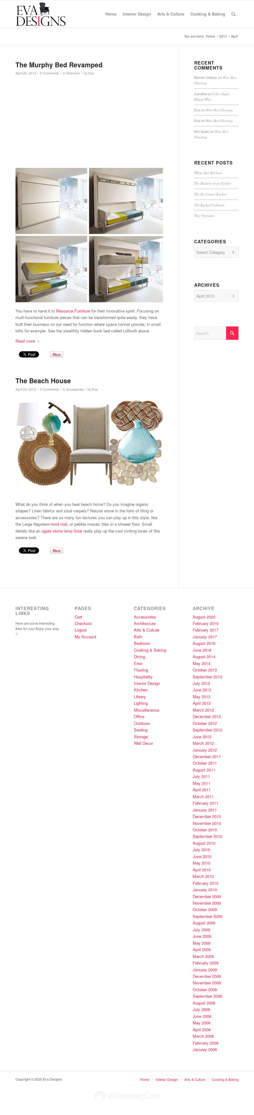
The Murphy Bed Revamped (59, 64)
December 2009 (207, 896)
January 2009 (205, 970)
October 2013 (205, 670)
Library (140, 696)
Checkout (83, 623)
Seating (140, 730)
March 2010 (203, 876)
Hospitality (143, 677)
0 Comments (49, 73)
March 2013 (203, 710)
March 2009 (203, 956)
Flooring (141, 670)
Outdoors (142, 723)
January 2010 (205, 889)
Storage (141, 737)
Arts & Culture (146, 630)
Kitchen (140, 690)
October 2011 (205, 763)
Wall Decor (143, 743)
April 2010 (202, 870)
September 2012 (207, 730)
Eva (91, 73)
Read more (25, 341)
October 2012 (205, 723)
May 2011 (201, 783)
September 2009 (207, 916)
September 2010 (207, 836)
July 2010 (201, 849)
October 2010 (205, 830)
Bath (138, 637)
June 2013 (202, 690)
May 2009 (201, 943)
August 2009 (204, 923)
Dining (139, 656)
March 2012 (203, 743)
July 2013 (201, 683)
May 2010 (201, 863)
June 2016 (202, 650)
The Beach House (43, 380)
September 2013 (207, 677)
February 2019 (205, 623)
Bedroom (73, 73)
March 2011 (203, 796)
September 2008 (207, 996)
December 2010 (207, 816)
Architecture (144, 623)
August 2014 (204, 656)
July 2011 (201, 776)
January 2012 (205, 750)
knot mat (58, 524)
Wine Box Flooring (219, 110)
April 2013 (202, 703)
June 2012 (202, 737)
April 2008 (202, 1029)
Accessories (75, 389)
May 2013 (201, 696)
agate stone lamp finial (62, 531)
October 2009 (205, 909)
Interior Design (147, 683)
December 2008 (207, 976)
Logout (81, 630)
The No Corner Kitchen (210, 194)
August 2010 (204, 843)
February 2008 (205, 1043)
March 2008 (203, 1036)
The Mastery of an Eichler (212, 183)
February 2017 (205, 630)
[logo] (45, 14)
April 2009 (202, 949)
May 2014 (201, 663)
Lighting (141, 703)
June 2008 (202, 1016)
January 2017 (205, 637)
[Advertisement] (116, 124)
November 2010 (207, 823)
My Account (85, 637)
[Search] (233, 14)
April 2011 (202, 790)
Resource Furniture (73, 311)
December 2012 (207, 716)
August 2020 (204, 617)
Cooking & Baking (150, 650)
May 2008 (201, 1023)
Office (139, 716)
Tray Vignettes (204, 215)
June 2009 (202, 936)
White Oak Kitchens (208, 172)
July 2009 (201, 930)
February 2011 (205, 803)
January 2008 (205, 1049)
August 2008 (204, 1003)
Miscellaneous (147, 710)
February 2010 (205, 883)
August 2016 (204, 643)
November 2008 (207, 983)
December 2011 (207, 756)
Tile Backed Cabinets (209, 205)
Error (138, 663)
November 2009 (207, 903)
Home (144, 1079)
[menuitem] (111, 14)
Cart (78, 617)
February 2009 (205, 963)
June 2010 (202, 856)
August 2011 (204, 770)
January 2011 (205, 810)
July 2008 (201, 1009)
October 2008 (205, 989)
